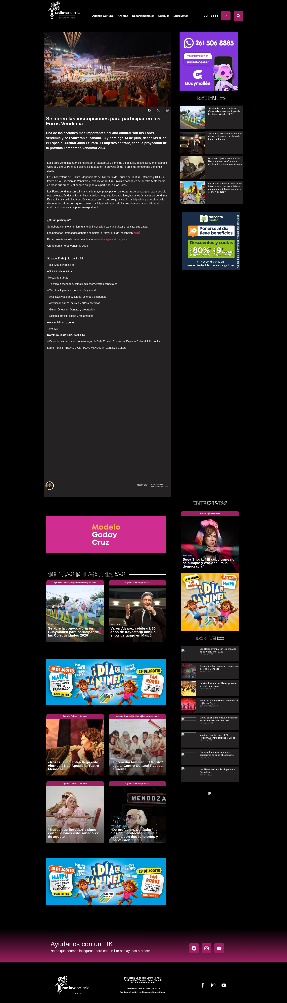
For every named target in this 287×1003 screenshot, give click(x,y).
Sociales (163, 15)
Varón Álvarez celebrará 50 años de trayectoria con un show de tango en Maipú (225, 136)
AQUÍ (136, 233)
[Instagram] (206, 948)
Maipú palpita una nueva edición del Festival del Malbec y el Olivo (219, 719)
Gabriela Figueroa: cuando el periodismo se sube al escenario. (217, 753)
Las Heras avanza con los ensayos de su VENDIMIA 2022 (218, 650)
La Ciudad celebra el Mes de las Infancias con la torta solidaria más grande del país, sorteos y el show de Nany (225, 187)
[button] (238, 16)
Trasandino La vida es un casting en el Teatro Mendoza (219, 667)
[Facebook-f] (203, 985)
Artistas (123, 15)
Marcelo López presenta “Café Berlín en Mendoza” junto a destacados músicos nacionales (225, 161)
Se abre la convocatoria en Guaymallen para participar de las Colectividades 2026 (224, 111)
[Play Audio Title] (226, 15)
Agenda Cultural (103, 15)
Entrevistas (180, 15)
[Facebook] (194, 948)
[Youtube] (219, 948)
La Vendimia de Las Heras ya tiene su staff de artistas (218, 684)
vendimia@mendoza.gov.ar (112, 239)
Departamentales (143, 15)
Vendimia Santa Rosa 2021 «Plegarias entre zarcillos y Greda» (218, 736)
